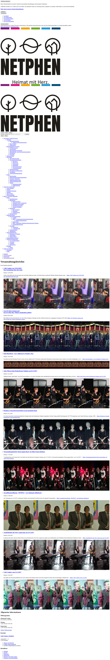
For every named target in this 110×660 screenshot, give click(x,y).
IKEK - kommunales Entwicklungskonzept (23, 219)
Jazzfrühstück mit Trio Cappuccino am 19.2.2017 (19, 532)
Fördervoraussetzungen (21, 220)
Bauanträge (12, 208)
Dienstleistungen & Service (13, 146)
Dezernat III (15, 164)
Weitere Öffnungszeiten (6, 630)
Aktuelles (9, 139)
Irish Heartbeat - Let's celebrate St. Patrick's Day (19, 353)
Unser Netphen (10, 188)
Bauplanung (12, 200)
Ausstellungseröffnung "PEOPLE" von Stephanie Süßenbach (23, 493)
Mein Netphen (13, 143)
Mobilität (9, 246)
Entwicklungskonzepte (15, 216)
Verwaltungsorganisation (15, 160)
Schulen (8, 189)
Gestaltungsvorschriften (18, 204)
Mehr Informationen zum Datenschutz (10, 26)
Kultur (8, 251)
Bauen (8, 197)
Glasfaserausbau (13, 230)
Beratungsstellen (10, 195)
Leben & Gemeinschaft (9, 187)
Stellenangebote (10, 156)
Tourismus (9, 250)
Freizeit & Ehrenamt (11, 191)
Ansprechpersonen (14, 169)
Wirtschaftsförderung (11, 232)
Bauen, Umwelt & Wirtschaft (10, 196)
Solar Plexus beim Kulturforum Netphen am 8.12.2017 (20, 371)
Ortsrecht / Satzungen (15, 178)
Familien (9, 192)
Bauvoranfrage (16, 209)
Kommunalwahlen (17, 184)
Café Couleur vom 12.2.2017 (12, 572)
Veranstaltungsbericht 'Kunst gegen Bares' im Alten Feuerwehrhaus (24, 452)
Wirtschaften (12, 235)
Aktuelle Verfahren (17, 207)
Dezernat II (15, 162)
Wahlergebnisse (16, 185)
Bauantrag (15, 211)
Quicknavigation (7, 255)
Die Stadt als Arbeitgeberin (16, 170)
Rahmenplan (16, 221)
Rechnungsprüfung (17, 166)
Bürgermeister (13, 176)
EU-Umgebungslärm (14, 240)
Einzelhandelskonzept (18, 224)
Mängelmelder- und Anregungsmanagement (20, 152)
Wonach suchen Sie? (5, 134)
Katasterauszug (16, 212)
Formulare (12, 154)
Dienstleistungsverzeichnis (16, 150)
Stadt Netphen (7, 636)
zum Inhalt (6, 16)
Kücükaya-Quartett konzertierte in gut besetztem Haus (20, 410)
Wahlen (11, 182)
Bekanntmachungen (14, 141)
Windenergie (13, 231)
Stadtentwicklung (11, 215)
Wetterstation (13, 145)
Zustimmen (3, 13)
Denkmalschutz (13, 213)
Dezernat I (15, 161)
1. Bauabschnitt (16, 228)
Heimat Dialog (13, 236)
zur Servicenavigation (9, 21)
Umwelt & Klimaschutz (12, 239)
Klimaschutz (12, 244)
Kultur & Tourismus (8, 248)
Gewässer (12, 242)
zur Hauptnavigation (8, 18)
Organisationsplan (17, 168)
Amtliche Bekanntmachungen (20, 142)
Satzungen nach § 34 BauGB (19, 203)
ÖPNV (11, 247)
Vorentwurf (15, 227)
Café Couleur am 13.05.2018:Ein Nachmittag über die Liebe (13, 269)
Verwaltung (9, 157)
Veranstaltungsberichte (9, 258)
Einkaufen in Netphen (15, 234)
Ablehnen (3, 11)
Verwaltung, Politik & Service (11, 138)
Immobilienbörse (14, 199)
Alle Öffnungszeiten (14, 158)
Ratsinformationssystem (15, 180)
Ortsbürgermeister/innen (15, 181)
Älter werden (10, 193)
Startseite (6, 254)
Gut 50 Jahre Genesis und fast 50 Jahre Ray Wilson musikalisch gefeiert (17, 311)
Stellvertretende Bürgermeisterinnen (18, 177)
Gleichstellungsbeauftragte (16, 173)
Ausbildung (12, 172)
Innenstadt (12, 226)
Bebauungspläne (16, 201)
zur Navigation (7, 20)
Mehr (95, 359)
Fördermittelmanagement (12, 238)
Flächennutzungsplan (18, 205)
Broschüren (12, 153)
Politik (8, 174)
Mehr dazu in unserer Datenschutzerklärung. (12, 9)
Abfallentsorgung (14, 148)
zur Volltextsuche (8, 17)
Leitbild (14, 217)
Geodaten (12, 243)
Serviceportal (13, 149)
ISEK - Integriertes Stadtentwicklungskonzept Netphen (26, 223)
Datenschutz (6, 256)
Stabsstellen (15, 165)
